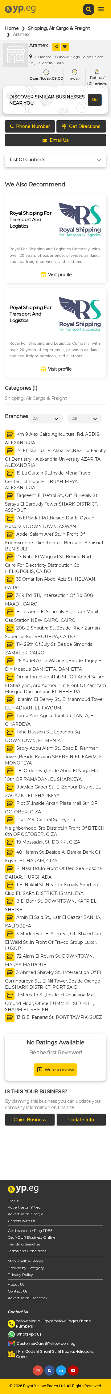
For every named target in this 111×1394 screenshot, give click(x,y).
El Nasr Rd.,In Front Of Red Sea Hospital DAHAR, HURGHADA (54, 873)
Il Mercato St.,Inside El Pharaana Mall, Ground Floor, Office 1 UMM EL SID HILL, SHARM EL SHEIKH (50, 1002)
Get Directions (84, 126)
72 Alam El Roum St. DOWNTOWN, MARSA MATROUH (49, 960)
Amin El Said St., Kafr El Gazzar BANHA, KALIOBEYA (53, 922)
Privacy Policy (20, 1274)
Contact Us (17, 1291)
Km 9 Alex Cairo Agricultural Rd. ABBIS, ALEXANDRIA (52, 438)
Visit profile (60, 274)
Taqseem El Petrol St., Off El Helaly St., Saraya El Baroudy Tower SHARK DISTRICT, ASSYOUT (52, 503)
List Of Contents (27, 159)
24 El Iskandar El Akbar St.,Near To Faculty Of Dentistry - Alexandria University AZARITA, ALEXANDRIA (55, 458)
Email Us (59, 140)
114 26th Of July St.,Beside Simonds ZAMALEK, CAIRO (48, 648)
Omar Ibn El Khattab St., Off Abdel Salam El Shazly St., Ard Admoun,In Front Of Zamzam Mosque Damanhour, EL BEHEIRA (55, 684)
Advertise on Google (25, 1214)
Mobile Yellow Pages (25, 1261)
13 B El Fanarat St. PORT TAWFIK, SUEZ (58, 1017)
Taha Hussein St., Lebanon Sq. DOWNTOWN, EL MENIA (43, 736)
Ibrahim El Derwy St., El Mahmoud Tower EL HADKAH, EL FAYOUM (54, 704)
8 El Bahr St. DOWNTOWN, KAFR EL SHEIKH (51, 905)
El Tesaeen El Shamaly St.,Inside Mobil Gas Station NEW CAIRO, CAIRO (51, 616)
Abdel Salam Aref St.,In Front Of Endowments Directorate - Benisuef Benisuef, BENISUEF (54, 541)
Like (65, 47)
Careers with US (22, 1220)
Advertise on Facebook (27, 1298)
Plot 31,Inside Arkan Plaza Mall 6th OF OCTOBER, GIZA (51, 807)
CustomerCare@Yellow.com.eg (46, 1343)
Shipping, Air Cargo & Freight (59, 28)
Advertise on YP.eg (24, 1207)
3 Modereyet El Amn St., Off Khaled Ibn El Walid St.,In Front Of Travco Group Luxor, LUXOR (53, 941)
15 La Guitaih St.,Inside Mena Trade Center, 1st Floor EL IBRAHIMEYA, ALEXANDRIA (47, 480)
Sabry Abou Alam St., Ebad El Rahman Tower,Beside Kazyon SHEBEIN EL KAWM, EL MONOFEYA (55, 755)
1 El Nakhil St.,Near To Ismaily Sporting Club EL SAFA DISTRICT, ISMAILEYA (51, 889)
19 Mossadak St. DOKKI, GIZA (47, 842)
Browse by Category (26, 1267)
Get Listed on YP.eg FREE (30, 1230)
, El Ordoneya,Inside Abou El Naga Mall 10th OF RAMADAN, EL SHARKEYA (52, 775)
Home (12, 28)
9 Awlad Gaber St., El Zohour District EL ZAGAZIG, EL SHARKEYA (53, 791)
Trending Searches (24, 1244)
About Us (16, 1284)
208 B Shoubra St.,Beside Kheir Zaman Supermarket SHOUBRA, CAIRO (52, 632)
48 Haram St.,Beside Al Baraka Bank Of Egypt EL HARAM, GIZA (52, 856)
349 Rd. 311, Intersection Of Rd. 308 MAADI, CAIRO (49, 600)
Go (95, 99)
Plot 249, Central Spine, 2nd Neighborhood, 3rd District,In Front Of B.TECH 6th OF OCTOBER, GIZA (55, 827)
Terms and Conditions (27, 1251)
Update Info (81, 1119)
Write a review (59, 1069)
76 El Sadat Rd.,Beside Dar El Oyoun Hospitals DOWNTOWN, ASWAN (49, 522)
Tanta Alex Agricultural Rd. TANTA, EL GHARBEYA (50, 720)
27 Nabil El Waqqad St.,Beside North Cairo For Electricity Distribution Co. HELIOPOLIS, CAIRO (49, 564)
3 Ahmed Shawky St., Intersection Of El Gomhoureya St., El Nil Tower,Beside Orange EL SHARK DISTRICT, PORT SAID (53, 980)
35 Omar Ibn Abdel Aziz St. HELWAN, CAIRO (50, 583)
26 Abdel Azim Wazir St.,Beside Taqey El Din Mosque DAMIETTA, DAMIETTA (53, 665)
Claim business (30, 1119)
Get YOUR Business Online (31, 1237)
